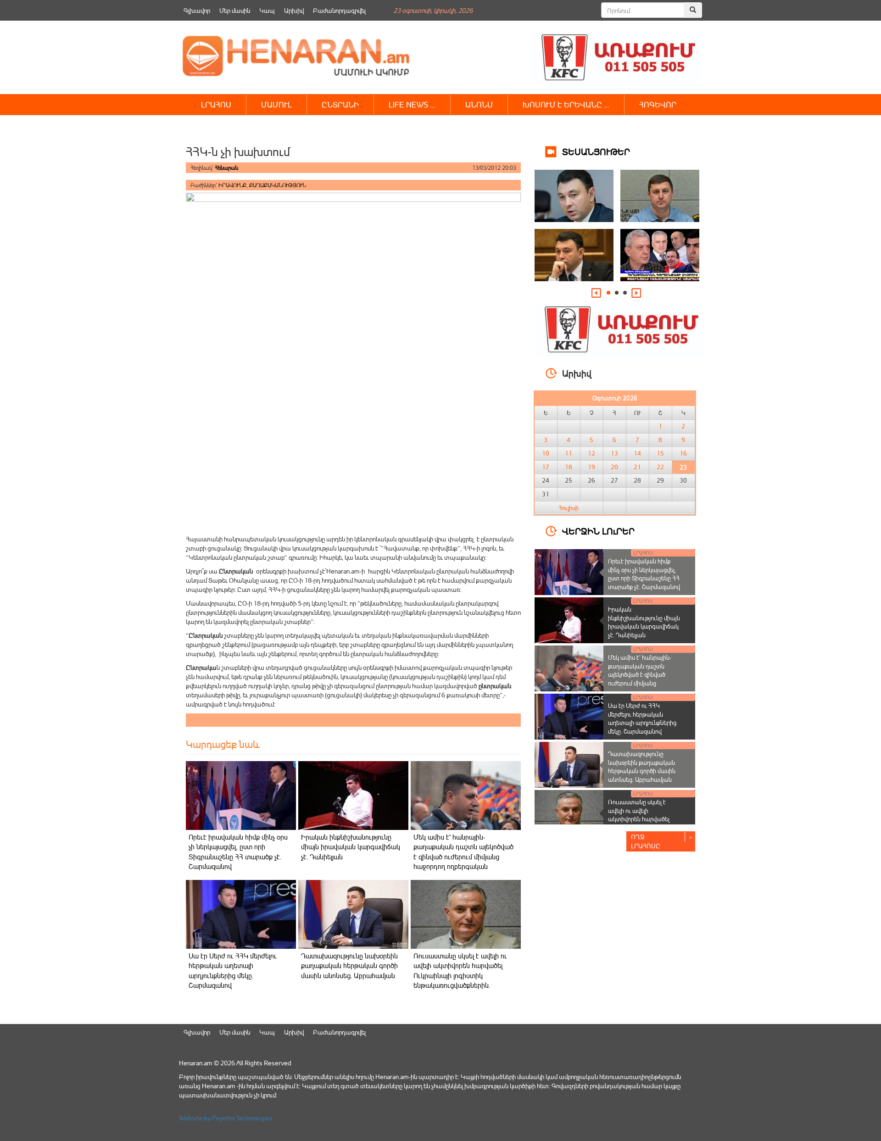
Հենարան (226, 167)
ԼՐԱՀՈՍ (216, 104)
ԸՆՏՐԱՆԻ (340, 104)
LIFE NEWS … (412, 104)
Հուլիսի (568, 508)
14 (637, 453)
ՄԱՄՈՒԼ (276, 104)
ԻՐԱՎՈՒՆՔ (232, 185)
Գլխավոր (197, 10)
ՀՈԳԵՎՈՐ (657, 104)
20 (614, 467)
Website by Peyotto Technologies (226, 1118)
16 (683, 453)
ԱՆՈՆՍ (479, 104)
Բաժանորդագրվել (339, 10)
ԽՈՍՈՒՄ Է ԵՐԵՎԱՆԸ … (566, 104)
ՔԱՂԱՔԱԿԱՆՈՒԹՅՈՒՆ (277, 185)
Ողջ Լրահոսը (645, 841)
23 (683, 467)
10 (545, 453)
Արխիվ (294, 10)
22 (660, 467)
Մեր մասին (234, 10)
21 (637, 467)
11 (568, 453)
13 (614, 453)
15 (660, 453)
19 (591, 467)
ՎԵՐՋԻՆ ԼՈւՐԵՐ (598, 530)
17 (545, 467)
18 (568, 467)
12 (591, 453)
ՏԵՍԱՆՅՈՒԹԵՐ (596, 151)
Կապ (267, 10)
